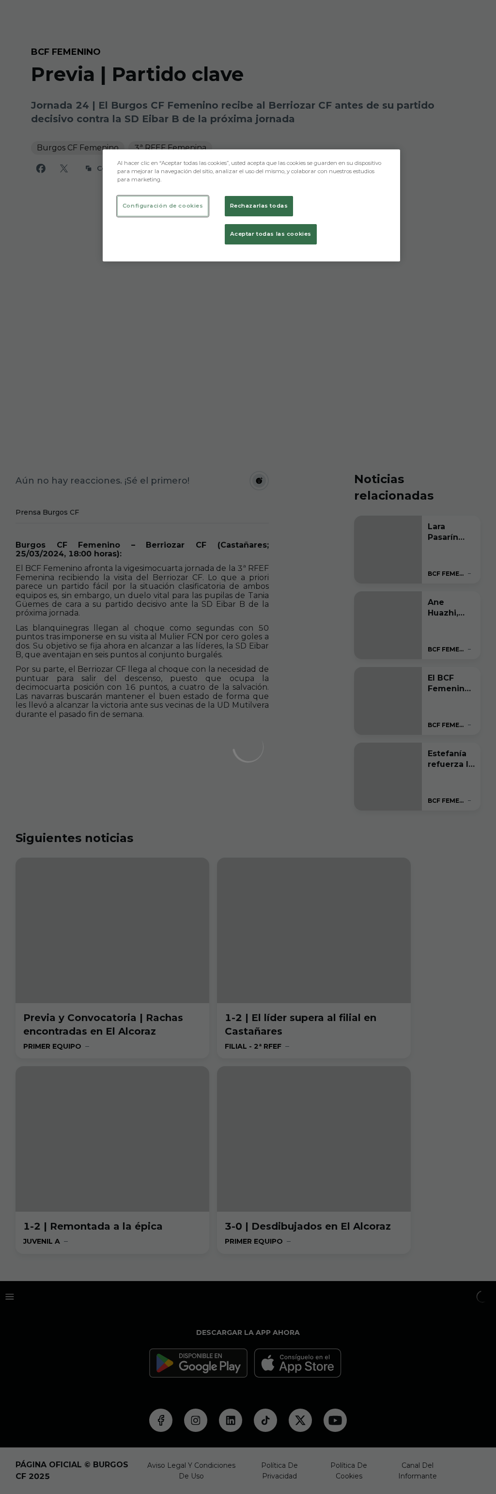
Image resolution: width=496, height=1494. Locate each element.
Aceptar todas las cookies (270, 233)
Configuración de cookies (163, 205)
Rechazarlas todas (259, 205)
